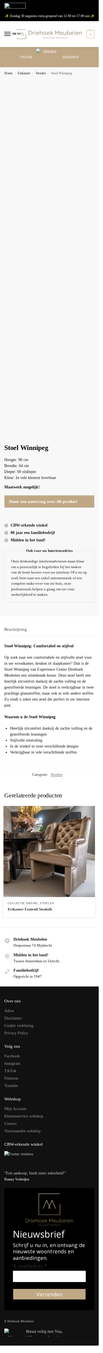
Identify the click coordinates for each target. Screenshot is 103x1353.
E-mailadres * (30, 1266)
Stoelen (41, 73)
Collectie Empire (23, 903)
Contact (10, 1123)
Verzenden (49, 1294)
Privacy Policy (16, 1033)
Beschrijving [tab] (15, 629)
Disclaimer (13, 1018)
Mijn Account (15, 1109)
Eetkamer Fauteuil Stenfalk (30, 909)
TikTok (10, 1071)
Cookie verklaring (18, 1026)
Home (8, 73)
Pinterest (11, 1078)
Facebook (12, 1056)
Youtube (11, 1086)
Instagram (12, 1063)
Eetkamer (24, 73)
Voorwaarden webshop (22, 1131)
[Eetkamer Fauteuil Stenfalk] (49, 851)
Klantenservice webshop (23, 1116)
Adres (9, 1011)
